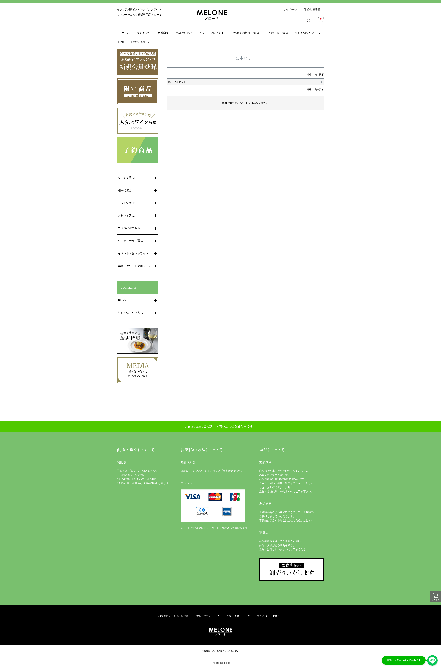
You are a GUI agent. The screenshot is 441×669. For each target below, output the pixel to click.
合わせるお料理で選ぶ (245, 32)
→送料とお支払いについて (132, 475)
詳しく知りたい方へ (307, 32)
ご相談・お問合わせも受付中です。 (403, 660)
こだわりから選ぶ (277, 32)
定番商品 (163, 32)
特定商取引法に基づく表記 (173, 616)
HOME (121, 42)
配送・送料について (238, 616)
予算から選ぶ (184, 32)
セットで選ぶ (132, 42)
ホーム (125, 32)
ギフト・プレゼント (211, 32)
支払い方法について (208, 616)
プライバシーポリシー (270, 616)
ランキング (144, 32)
